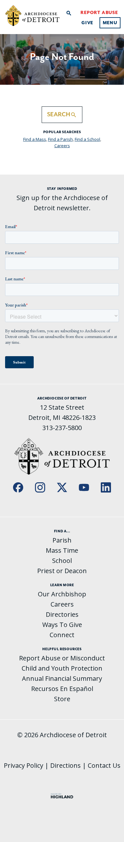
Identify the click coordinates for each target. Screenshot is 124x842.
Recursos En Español (62, 688)
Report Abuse (99, 12)
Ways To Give (62, 624)
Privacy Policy (23, 765)
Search (62, 114)
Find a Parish (60, 139)
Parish (62, 540)
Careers (62, 145)
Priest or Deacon (62, 570)
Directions (65, 765)
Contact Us (104, 765)
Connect (62, 634)
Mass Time (62, 550)
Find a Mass (34, 139)
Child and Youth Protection (62, 668)
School (62, 560)
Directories (62, 614)
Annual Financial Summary (62, 678)
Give (87, 22)
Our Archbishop (62, 594)
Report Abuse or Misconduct (62, 658)
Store (62, 698)
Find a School (87, 139)
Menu (110, 22)
